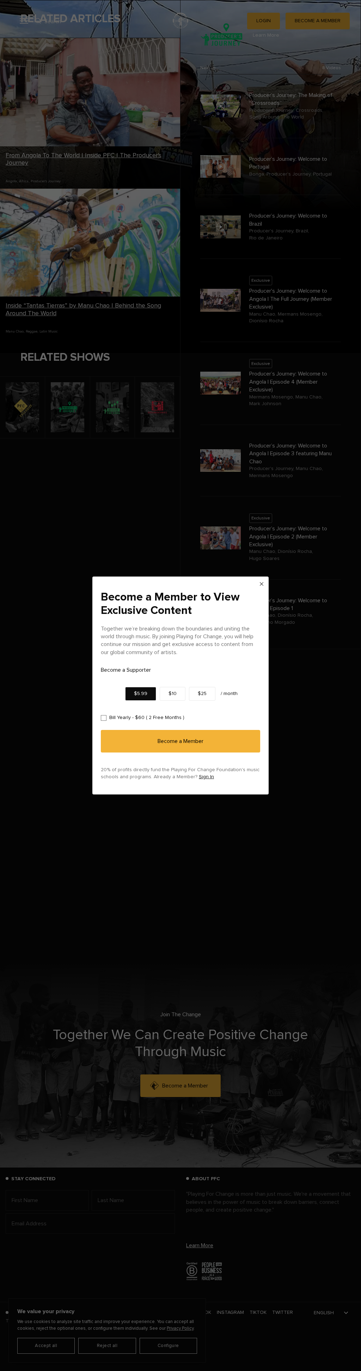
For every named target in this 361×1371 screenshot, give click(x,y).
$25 (202, 693)
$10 (173, 693)
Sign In (206, 776)
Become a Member (180, 741)
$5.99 (140, 693)
